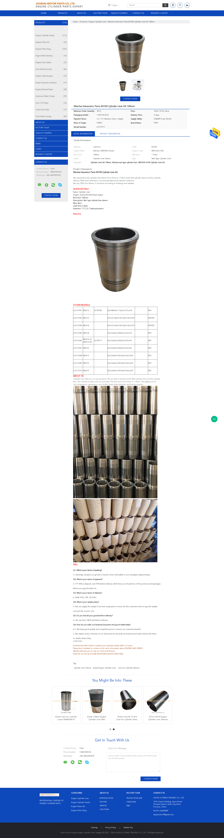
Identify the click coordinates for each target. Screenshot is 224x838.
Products (62, 13)
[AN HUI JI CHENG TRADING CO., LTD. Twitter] (180, 5)
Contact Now (130, 99)
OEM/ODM (131, 802)
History (103, 802)
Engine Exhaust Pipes (51, 89)
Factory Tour (100, 13)
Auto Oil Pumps (51, 103)
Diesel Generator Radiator (51, 83)
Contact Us (138, 13)
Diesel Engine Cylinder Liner (104, 668)
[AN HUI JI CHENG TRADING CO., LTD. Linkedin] (187, 5)
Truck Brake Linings (51, 116)
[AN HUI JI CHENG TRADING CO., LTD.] (39, 184)
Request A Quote (159, 13)
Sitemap (94, 828)
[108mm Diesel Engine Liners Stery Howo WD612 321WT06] (158, 701)
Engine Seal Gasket (51, 62)
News (38, 144)
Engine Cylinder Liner (51, 29)
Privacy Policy (110, 828)
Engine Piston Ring (51, 49)
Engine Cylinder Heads (51, 35)
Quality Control (119, 13)
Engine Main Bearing (51, 56)
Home (43, 13)
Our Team (104, 809)
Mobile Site (128, 828)
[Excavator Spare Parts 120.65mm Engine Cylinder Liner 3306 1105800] (127, 701)
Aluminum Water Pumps (51, 96)
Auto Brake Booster (51, 69)
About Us (81, 13)
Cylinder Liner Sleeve (82, 668)
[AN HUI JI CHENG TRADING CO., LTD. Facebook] (173, 5)
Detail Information (83, 134)
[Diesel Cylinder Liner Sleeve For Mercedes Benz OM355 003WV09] (96, 701)
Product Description (110, 134)
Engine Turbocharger (51, 76)
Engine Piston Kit (51, 42)
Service (103, 806)
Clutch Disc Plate (51, 110)
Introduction (106, 798)
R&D (128, 806)
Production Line (134, 798)
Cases (38, 149)
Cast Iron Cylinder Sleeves (128, 668)
